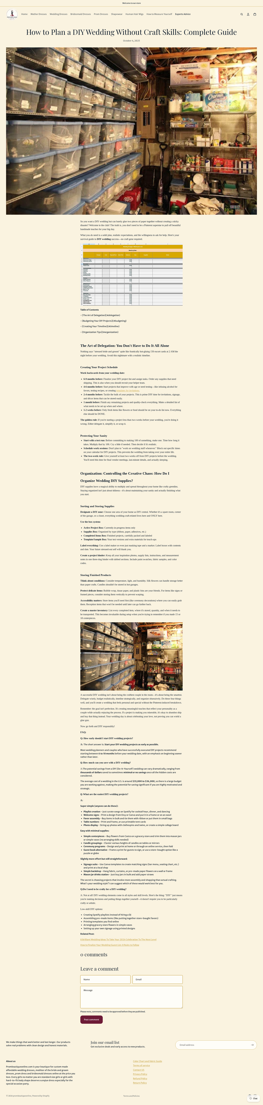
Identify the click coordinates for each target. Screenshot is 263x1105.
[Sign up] (252, 1045)
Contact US (138, 1070)
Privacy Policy (140, 1074)
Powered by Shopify (40, 1096)
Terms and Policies (131, 1096)
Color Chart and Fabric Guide (147, 1061)
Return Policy (140, 1082)
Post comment (91, 1019)
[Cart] (254, 14)
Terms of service (141, 1065)
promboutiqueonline (22, 1096)
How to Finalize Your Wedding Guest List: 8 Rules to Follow (109, 945)
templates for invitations (127, 390)
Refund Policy (140, 1078)
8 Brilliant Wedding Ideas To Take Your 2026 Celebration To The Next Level (118, 939)
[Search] (241, 14)
